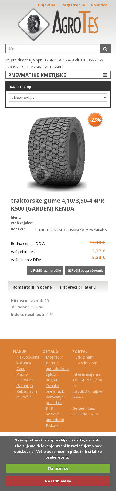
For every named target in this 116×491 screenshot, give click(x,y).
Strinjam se (58, 468)
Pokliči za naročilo (47, 270)
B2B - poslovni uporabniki (55, 414)
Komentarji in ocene (32, 287)
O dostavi (24, 379)
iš (49, 425)
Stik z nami (85, 357)
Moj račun (55, 357)
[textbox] (52, 48)
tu (67, 457)
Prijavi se (47, 5)
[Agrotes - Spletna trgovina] (58, 39)
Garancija (24, 385)
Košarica (99, 5)
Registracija (73, 5)
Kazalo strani (87, 362)
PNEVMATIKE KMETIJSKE (37, 75)
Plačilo (22, 374)
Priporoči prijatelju (78, 287)
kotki (55, 425)
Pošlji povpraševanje (87, 270)
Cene (20, 368)
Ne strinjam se (58, 481)
